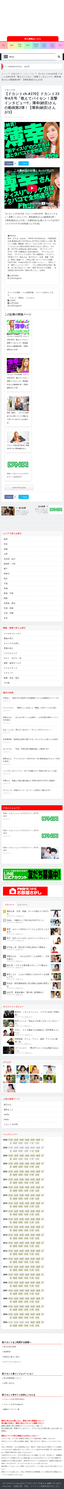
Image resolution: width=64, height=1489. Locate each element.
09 (20, 1166)
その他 (7, 682)
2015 (5, 1227)
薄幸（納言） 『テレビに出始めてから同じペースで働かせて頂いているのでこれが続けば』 (18, 417)
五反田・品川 (9, 558)
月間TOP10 (9, 905)
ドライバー (8, 672)
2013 (5, 1243)
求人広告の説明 (9, 1346)
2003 (5, 1322)
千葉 (6, 583)
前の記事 (22, 508)
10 (25, 1166)
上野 (6, 553)
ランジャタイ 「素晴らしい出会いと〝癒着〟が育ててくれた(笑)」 (30, 707)
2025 (5, 1147)
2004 (5, 1314)
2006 (5, 1298)
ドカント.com (44, 1483)
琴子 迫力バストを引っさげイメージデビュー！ (28, 938)
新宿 (6, 539)
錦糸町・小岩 (9, 563)
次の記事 (41, 506)
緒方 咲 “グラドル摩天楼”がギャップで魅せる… (28, 965)
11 (31, 1166)
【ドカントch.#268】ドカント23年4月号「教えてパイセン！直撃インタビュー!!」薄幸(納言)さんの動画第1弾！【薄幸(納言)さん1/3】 (18, 381)
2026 (5, 1139)
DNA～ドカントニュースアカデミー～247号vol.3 (41, 511)
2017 (5, 1211)
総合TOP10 (22, 905)
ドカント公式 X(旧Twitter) (13, 1399)
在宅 (6, 618)
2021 (5, 1179)
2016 (5, 1219)
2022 (5, 1171)
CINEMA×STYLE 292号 (19, 66)
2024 (5, 1155)
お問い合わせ (8, 1383)
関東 (11, 45)
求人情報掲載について (12, 1378)
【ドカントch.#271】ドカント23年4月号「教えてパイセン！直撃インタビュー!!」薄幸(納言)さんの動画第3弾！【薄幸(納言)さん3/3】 (18, 343)
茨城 (6, 588)
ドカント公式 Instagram (13, 1404)
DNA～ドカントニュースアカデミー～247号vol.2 (22, 513)
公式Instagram (15, 278)
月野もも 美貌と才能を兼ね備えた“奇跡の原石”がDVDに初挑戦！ (29, 780)
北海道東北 (35, 45)
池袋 (6, 549)
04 (26, 1139)
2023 (5, 1163)
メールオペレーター (12, 633)
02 (15, 1139)
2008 (5, 1282)
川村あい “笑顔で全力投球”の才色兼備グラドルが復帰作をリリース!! (31, 698)
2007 (5, 1290)
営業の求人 (8, 648)
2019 (5, 1195)
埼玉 (6, 578)
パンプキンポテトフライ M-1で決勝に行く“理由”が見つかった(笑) (30, 771)
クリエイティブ (10, 668)
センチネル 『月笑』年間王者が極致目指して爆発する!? (26, 749)
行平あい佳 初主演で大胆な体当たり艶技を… (27, 947)
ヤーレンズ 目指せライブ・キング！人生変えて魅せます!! (26, 790)
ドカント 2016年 (11, 1124)
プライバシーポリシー (12, 1362)
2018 (5, 1203)
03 (21, 1139)
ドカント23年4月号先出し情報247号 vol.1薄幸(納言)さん (18, 447)
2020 (5, 1187)
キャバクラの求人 (11, 643)
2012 (5, 1250)
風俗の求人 (8, 638)
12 (36, 1151)
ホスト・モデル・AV (12, 658)
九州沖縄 (52, 45)
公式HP (12, 300)
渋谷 (6, 544)
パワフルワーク (10, 653)
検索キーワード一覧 (11, 1409)
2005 (5, 1306)
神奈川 (7, 573)
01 (10, 1139)
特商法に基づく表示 (11, 1357)
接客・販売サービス (12, 663)
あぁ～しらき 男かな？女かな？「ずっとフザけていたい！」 (28, 729)
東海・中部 (8, 593)
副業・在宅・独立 (11, 678)
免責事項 (7, 1351)
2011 (5, 1258)
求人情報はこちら (32, 38)
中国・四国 (8, 608)
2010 (5, 1266)
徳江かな (7, 1104)
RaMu (6, 1119)
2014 (5, 1235)
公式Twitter (14, 275)
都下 (6, 568)
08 (14, 1166)
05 (32, 1139)
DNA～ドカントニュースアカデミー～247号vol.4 (17, 475)
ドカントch (19, 117)
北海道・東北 (9, 603)
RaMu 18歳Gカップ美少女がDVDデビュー (25, 920)
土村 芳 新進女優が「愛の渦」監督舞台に (25, 992)
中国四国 (44, 45)
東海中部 (19, 45)
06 (37, 1139)
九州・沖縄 (8, 613)
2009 (5, 1274)
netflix (6, 1114)
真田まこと (8, 1109)
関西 (27, 45)
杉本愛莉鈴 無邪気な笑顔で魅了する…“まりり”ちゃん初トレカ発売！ (31, 739)
